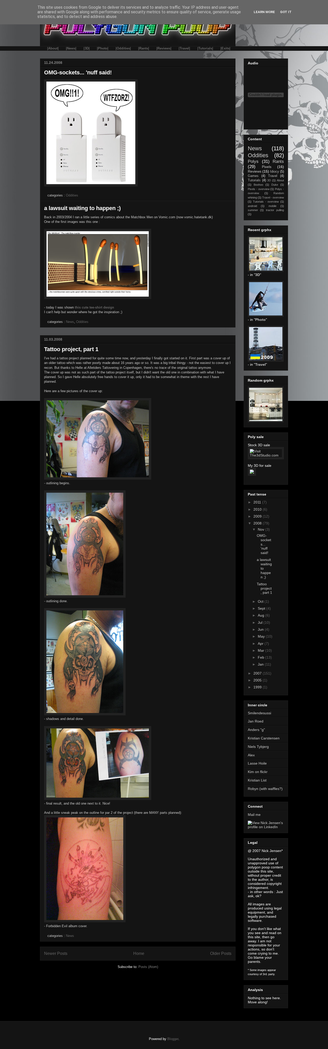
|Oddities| (123, 48)
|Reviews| (163, 48)
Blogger (172, 1039)
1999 (258, 687)
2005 (258, 680)
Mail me (254, 815)
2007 (258, 673)
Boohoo (258, 184)
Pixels (266, 167)
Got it (286, 12)
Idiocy (274, 171)
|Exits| (225, 48)
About (280, 180)
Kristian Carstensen (264, 738)
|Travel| (184, 48)
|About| (53, 48)
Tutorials (254, 180)
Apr (261, 643)
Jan (261, 664)
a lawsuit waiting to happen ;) (82, 208)
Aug (261, 615)
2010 (258, 509)
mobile (272, 205)
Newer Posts (55, 953)
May (262, 636)
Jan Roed (255, 721)
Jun (261, 629)
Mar (261, 650)
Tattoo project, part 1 (71, 349)
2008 (258, 523)
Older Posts (220, 953)
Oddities (72, 195)
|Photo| (102, 48)
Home (138, 953)
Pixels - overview (259, 189)
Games (253, 176)
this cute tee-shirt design (94, 307)
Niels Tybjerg (258, 747)
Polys (253, 161)
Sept (262, 608)
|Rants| (143, 48)
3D (269, 180)
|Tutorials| (205, 48)
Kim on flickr (258, 772)
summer (253, 210)
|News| (71, 48)
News (70, 322)
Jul (260, 622)
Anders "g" (256, 730)
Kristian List (257, 780)
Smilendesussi (259, 713)
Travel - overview (273, 197)
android (252, 205)
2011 (257, 502)
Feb (261, 657)
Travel (272, 176)
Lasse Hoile (257, 763)
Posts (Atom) (148, 967)
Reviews (254, 171)
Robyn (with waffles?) (265, 789)
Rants (278, 161)
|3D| (87, 48)
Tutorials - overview (266, 201)
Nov (261, 529)
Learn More (264, 12)
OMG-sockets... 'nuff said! (78, 72)
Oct (261, 601)
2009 (258, 516)
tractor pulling (275, 210)
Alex (251, 755)
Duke (274, 184)
